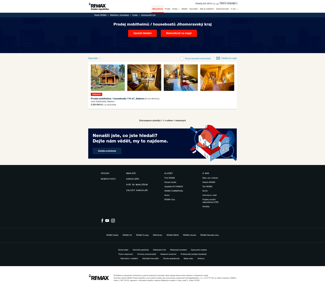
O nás (233, 9)
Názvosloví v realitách (129, 259)
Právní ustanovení (126, 254)
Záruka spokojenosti (171, 259)
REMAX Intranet (189, 235)
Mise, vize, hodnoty (210, 178)
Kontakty (205, 207)
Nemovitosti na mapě (179, 33)
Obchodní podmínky (141, 250)
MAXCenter (157, 235)
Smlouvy (201, 259)
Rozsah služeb (170, 182)
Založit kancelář (222, 9)
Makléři (185, 9)
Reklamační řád (159, 250)
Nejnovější (93, 58)
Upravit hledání (142, 33)
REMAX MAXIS (173, 235)
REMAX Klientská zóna (209, 235)
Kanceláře (194, 9)
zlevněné (198, 59)
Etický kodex (123, 250)
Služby (175, 9)
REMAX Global (112, 235)
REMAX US (127, 235)
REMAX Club (169, 200)
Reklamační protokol (178, 250)
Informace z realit (209, 195)
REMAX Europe (142, 235)
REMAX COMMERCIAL (173, 191)
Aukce (166, 195)
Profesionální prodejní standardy (194, 254)
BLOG (205, 191)
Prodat (167, 9)
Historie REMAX (208, 182)
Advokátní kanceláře (150, 259)
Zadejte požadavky (107, 151)
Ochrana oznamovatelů (146, 254)
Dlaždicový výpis (229, 58)
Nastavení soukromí (168, 254)
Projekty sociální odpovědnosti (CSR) (210, 201)
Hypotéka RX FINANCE (173, 187)
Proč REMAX (169, 178)
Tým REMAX (207, 187)
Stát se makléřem (207, 9)
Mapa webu (188, 259)
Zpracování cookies (199, 250)
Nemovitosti (157, 9)
